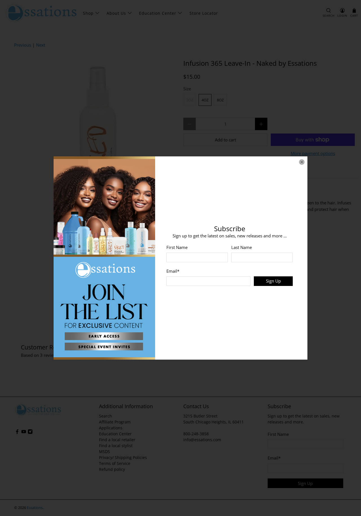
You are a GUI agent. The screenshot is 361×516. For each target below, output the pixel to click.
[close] (302, 162)
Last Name (241, 247)
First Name (177, 247)
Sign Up (273, 281)
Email (172, 271)
